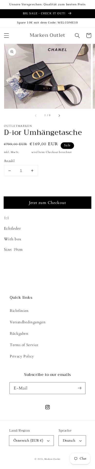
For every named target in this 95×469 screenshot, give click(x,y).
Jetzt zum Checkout (47, 202)
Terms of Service (24, 344)
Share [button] (14, 262)
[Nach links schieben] (36, 115)
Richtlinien (19, 310)
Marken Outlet (52, 459)
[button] (6, 35)
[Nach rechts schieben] (59, 115)
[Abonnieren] (79, 388)
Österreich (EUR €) (28, 440)
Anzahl (9, 161)
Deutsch (69, 440)
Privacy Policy (22, 356)
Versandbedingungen (28, 322)
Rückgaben (19, 333)
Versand (25, 152)
